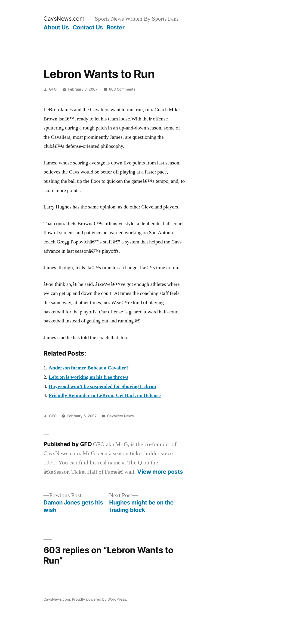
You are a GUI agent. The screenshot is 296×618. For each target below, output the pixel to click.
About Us (56, 27)
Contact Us (88, 27)
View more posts (160, 471)
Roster (115, 27)
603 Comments (122, 89)
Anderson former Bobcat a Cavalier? (89, 368)
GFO (53, 89)
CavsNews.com (63, 18)
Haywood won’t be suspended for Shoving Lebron (102, 386)
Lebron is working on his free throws (88, 377)
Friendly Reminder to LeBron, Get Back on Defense (105, 395)
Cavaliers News (120, 416)
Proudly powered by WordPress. (99, 599)
